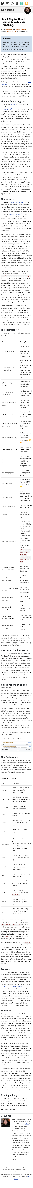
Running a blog (9, 1095)
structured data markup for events (14, 986)
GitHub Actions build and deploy (14, 686)
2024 (13, 31)
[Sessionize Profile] (21, 3)
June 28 (9, 31)
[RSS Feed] (26, 3)
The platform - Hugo (11, 101)
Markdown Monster (17, 202)
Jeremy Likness (6, 109)
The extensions (9, 330)
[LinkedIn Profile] (16, 3)
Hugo (12, 104)
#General (8, 29)
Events (4, 969)
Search (4, 1010)
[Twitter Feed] (7, 3)
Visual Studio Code (15, 214)
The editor (6, 199)
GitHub (27, 1124)
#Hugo (23, 29)
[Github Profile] (11, 3)
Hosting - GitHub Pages (13, 650)
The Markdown (8, 757)
